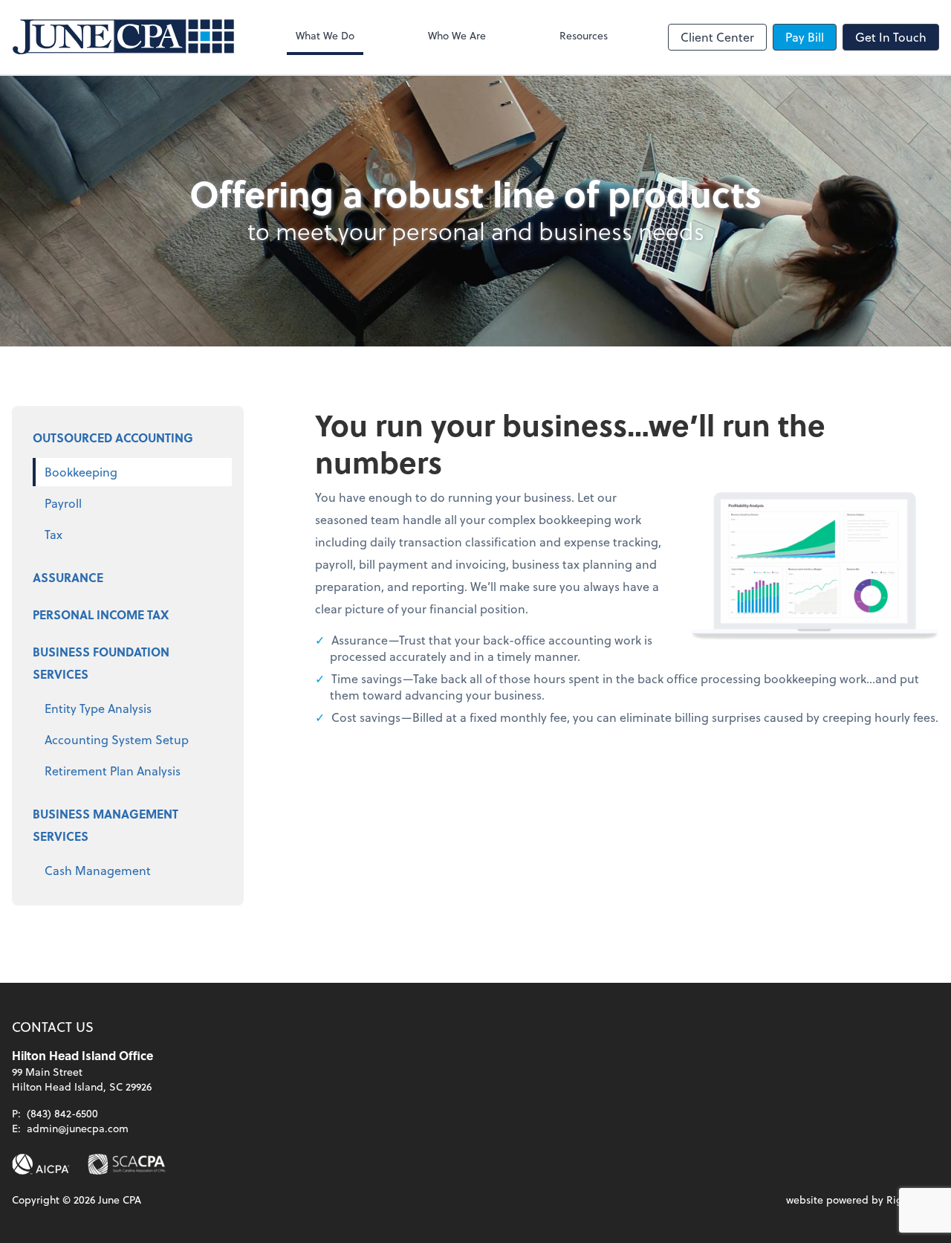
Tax (53, 534)
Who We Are (457, 35)
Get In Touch (890, 36)
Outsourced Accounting (113, 437)
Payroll (63, 502)
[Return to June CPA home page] (123, 37)
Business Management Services (105, 825)
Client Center (717, 36)
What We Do (325, 35)
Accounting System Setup (117, 739)
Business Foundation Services (101, 662)
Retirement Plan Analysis (113, 770)
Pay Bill (804, 36)
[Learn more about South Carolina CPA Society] (127, 1164)
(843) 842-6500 (62, 1113)
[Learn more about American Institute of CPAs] (41, 1164)
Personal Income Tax (101, 614)
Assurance (68, 577)
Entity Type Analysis (98, 708)
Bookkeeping (81, 471)
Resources (583, 35)
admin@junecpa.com (78, 1128)
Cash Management (98, 870)
